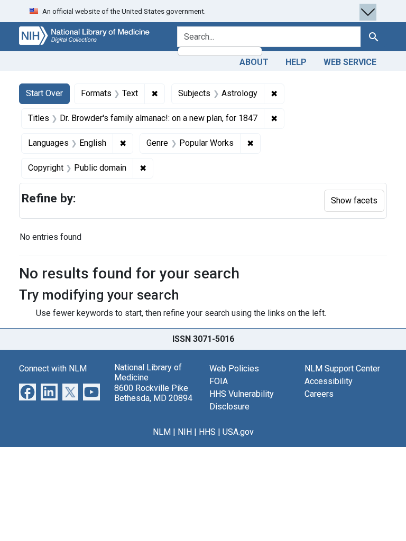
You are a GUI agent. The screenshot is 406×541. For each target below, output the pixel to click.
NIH (185, 432)
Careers (319, 394)
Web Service (350, 62)
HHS (207, 432)
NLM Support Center (342, 368)
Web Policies (234, 368)
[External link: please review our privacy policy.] (27, 391)
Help (296, 62)
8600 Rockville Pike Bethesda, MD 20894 (153, 393)
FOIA (218, 381)
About (254, 62)
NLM (162, 432)
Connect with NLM (53, 368)
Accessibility (328, 381)
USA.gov (238, 432)
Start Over (44, 93)
